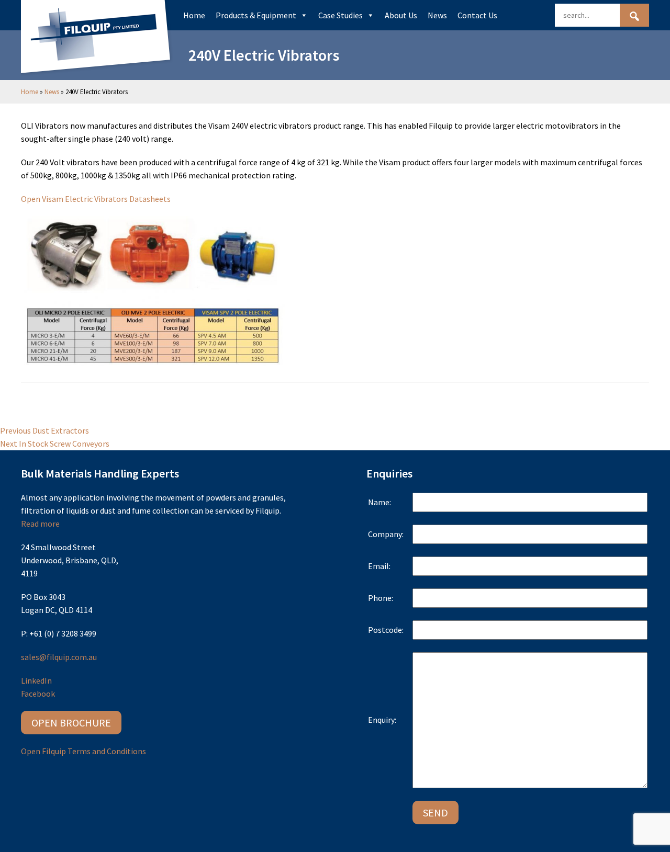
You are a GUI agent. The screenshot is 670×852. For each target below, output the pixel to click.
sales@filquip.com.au (59, 657)
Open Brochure (71, 722)
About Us (401, 15)
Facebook (38, 693)
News (437, 15)
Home (194, 15)
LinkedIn (36, 680)
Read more (40, 523)
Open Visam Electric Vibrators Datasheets (96, 199)
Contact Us (477, 15)
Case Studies (340, 15)
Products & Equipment (256, 15)
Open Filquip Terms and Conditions (83, 751)
